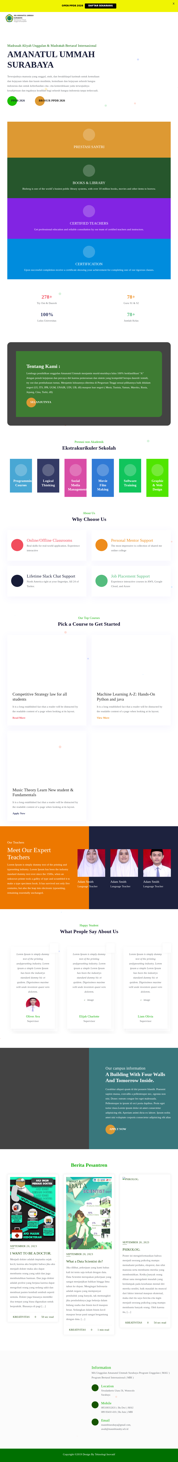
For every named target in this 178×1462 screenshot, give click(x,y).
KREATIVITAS (21, 1316)
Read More (19, 717)
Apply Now (19, 813)
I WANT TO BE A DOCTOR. (30, 1253)
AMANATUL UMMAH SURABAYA (51, 59)
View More (103, 717)
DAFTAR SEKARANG (100, 5)
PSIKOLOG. (131, 1249)
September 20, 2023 (23, 1246)
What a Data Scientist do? (84, 1261)
